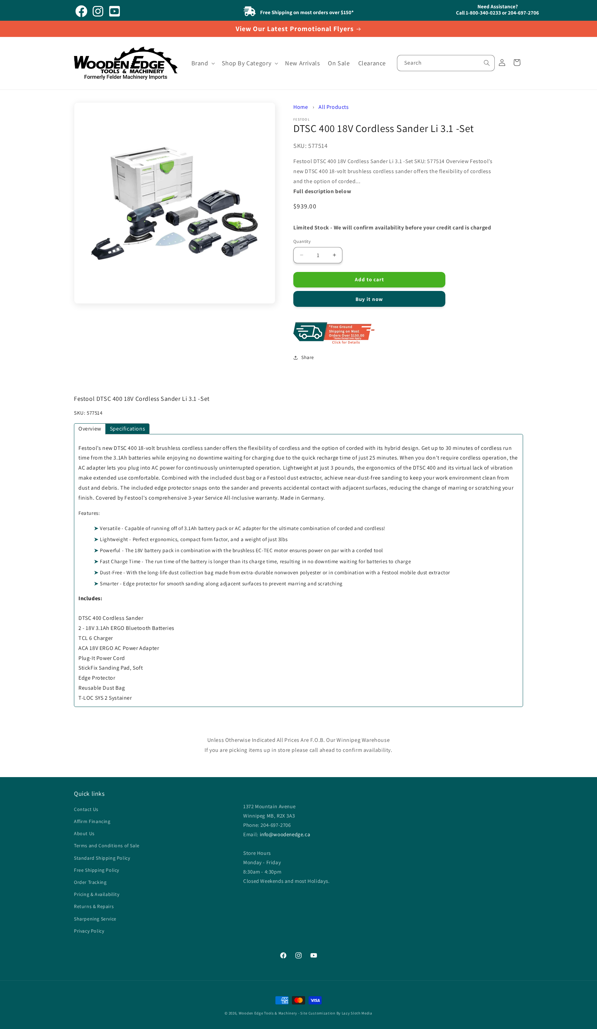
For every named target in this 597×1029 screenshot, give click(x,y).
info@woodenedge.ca (285, 834)
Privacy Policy (89, 931)
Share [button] (307, 357)
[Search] (486, 62)
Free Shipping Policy (96, 870)
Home (300, 107)
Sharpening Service (95, 919)
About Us (84, 834)
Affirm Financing (92, 822)
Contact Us (86, 809)
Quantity (302, 241)
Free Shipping (397, 333)
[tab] (90, 428)
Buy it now (369, 299)
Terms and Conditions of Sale (107, 846)
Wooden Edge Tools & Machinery (268, 1013)
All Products (334, 107)
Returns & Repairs (94, 907)
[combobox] (445, 63)
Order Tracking (90, 882)
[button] (202, 63)
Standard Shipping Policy (102, 858)
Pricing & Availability (96, 894)
